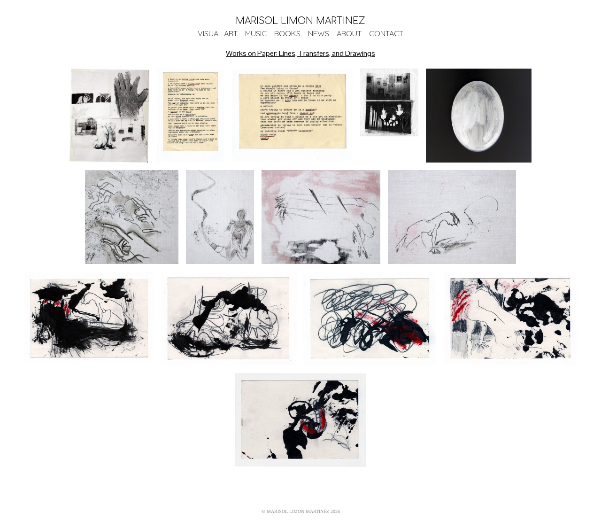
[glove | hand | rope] (109, 116)
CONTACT (386, 33)
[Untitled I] (220, 217)
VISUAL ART (218, 33)
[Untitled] (131, 217)
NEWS (318, 33)
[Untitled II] (321, 217)
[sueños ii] (292, 116)
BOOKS (287, 33)
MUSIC (256, 33)
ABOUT (349, 33)
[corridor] (389, 116)
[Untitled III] (452, 217)
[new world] (478, 116)
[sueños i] (191, 116)
